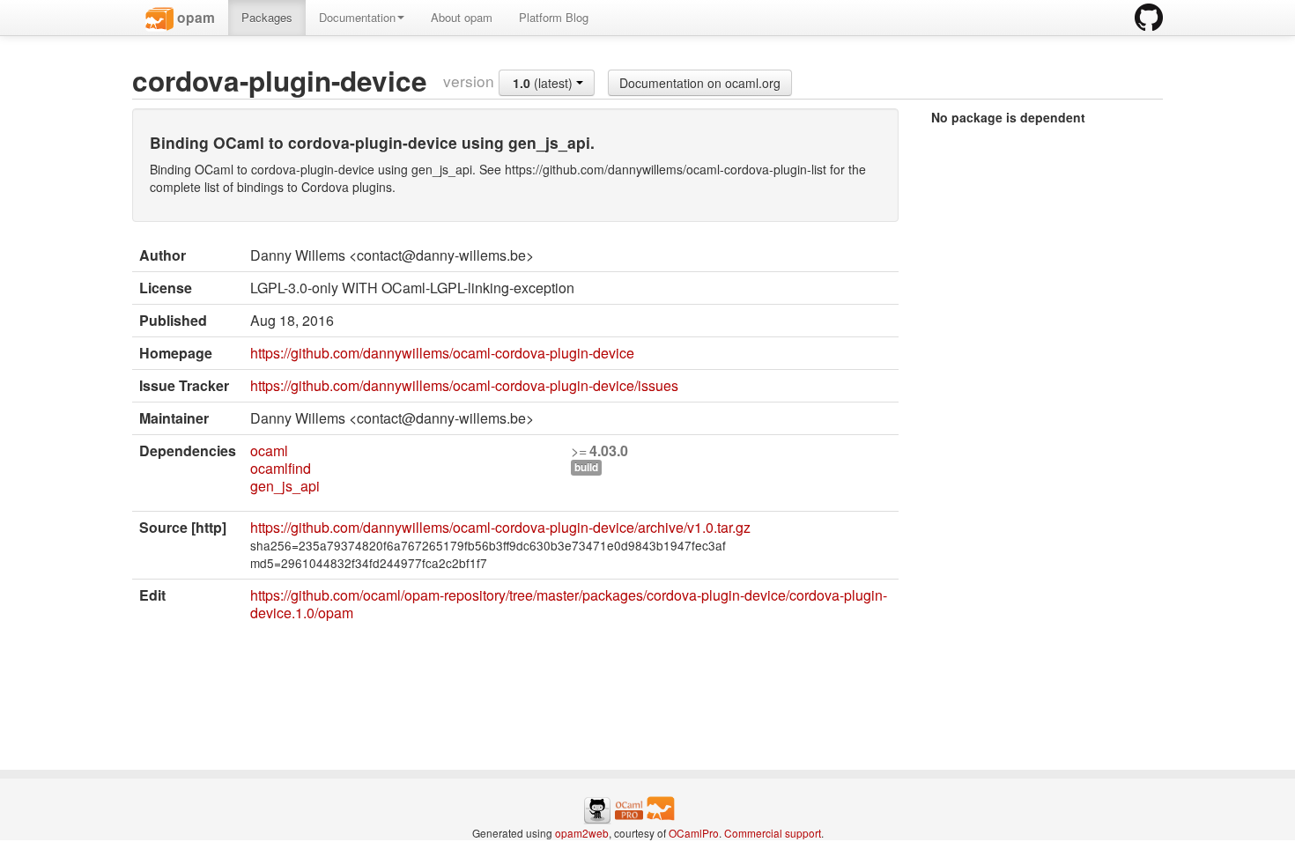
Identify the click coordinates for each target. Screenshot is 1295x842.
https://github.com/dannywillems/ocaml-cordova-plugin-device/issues (464, 385)
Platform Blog (553, 17)
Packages (266, 17)
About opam (461, 17)
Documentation (357, 17)
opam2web (582, 832)
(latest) (544, 83)
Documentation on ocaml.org (700, 83)
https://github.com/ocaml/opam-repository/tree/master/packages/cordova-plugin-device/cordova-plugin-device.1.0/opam (568, 604)
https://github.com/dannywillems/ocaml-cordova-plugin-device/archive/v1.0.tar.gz (500, 527)
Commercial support (772, 832)
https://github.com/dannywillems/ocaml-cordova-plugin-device (442, 353)
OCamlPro (694, 832)
